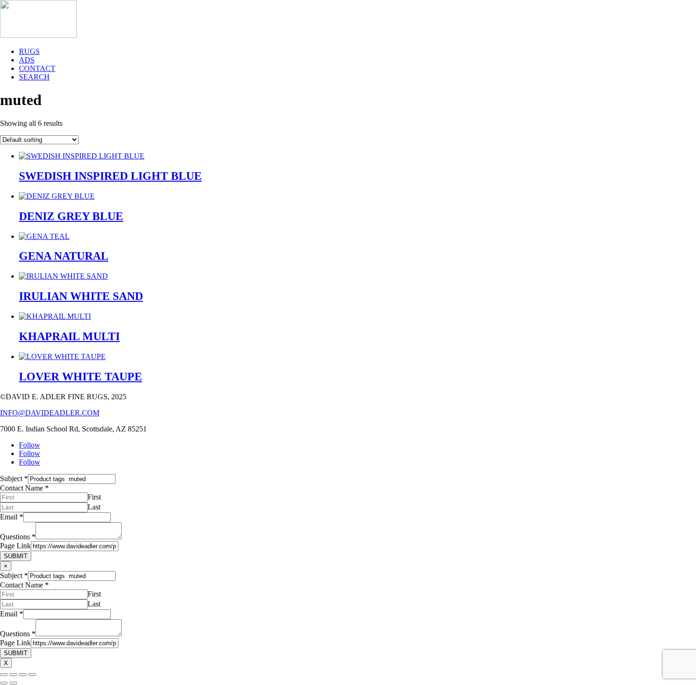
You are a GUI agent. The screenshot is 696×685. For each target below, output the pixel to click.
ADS (27, 60)
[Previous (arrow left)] (4, 683)
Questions (18, 537)
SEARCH (34, 77)
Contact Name (24, 488)
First (94, 497)
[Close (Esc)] (32, 674)
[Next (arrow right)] (13, 683)
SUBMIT (15, 556)
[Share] (23, 674)
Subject (14, 478)
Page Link (15, 546)
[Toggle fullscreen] (13, 674)
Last (94, 507)
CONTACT (37, 68)
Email (11, 517)
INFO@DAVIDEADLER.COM (49, 413)
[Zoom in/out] (4, 674)
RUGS (29, 51)
